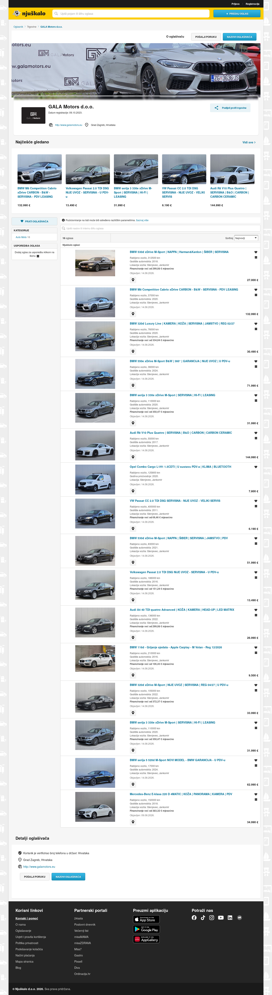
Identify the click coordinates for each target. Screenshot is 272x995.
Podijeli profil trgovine (234, 108)
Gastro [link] (78, 955)
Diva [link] (77, 968)
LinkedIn (230, 917)
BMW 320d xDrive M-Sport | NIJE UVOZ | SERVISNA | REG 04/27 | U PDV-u (179, 685)
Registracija (252, 4)
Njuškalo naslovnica (29, 13)
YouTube (221, 917)
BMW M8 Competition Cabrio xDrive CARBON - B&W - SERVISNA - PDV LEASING (184, 289)
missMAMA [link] (81, 937)
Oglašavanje (23, 931)
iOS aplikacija (146, 919)
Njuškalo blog (239, 917)
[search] (160, 228)
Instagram (211, 917)
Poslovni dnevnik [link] (84, 924)
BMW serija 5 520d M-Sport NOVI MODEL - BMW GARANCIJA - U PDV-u (177, 760)
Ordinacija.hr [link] (82, 974)
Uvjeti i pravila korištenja (31, 937)
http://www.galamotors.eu (68, 124)
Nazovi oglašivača (239, 37)
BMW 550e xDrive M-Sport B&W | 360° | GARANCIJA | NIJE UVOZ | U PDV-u (180, 361)
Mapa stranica (24, 961)
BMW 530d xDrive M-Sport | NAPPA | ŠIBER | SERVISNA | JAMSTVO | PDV (179, 538)
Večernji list (81, 931)
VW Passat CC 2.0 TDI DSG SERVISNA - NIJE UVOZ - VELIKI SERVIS (175, 501)
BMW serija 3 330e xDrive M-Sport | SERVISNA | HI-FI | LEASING (172, 395)
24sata (78, 918)
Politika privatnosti (27, 943)
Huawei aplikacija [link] (146, 939)
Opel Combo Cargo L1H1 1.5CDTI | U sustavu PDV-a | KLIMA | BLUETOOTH (180, 467)
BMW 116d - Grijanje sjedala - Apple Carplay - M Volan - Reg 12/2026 (176, 647)
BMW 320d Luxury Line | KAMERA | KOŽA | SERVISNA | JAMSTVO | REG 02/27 (182, 323)
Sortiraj (229, 238)
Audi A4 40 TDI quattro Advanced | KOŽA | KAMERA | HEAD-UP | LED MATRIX (182, 610)
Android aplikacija (146, 929)
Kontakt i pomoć (27, 918)
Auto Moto (21, 237)
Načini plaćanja (25, 955)
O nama (21, 924)
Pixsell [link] (78, 961)
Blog (18, 968)
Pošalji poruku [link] (206, 37)
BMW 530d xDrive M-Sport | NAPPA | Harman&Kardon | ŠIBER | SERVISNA (179, 252)
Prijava (236, 4)
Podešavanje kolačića (29, 949)
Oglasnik (18, 26)
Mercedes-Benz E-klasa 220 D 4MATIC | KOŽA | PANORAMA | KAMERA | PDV (181, 794)
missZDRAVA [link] (82, 943)
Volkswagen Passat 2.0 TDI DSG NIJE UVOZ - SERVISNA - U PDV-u (174, 572)
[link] (133, 280)
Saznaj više (142, 220)
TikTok (203, 917)
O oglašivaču (175, 36)
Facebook (194, 917)
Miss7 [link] (78, 949)
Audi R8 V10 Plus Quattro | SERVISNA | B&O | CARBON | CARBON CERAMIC (181, 433)
